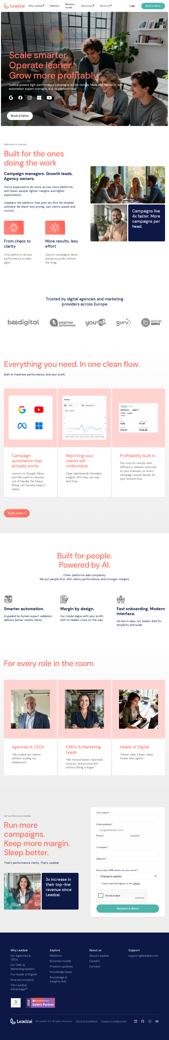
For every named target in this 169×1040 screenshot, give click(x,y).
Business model (69, 6)
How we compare (22, 980)
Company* (102, 847)
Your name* (102, 812)
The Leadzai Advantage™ (19, 987)
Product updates (61, 966)
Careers (94, 961)
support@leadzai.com (143, 956)
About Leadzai (99, 956)
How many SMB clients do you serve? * (117, 870)
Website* (101, 858)
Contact (95, 966)
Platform (54, 5)
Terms (136, 883)
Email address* (104, 824)
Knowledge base (61, 972)
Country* (135, 835)
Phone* (100, 835)
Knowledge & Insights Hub (58, 979)
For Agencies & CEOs (21, 957)
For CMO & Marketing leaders (23, 967)
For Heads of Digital (24, 974)
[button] (36, 6)
